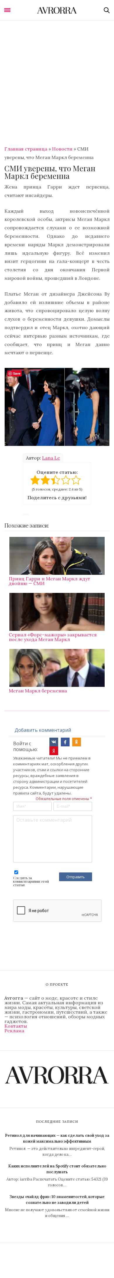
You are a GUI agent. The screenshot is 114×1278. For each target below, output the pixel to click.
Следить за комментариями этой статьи (31, 881)
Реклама (14, 1030)
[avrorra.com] (57, 10)
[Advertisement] (57, 80)
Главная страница (25, 149)
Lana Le (51, 458)
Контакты (15, 1026)
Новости (62, 149)
